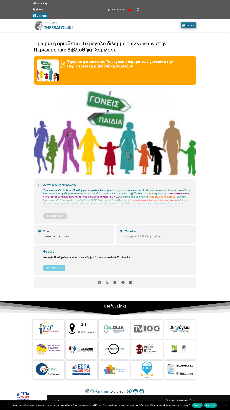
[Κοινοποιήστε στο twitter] (107, 282)
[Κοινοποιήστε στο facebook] (99, 282)
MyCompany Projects (188, 400)
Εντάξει (197, 405)
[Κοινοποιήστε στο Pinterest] (123, 282)
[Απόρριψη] (226, 405)
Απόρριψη (210, 405)
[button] (138, 9)
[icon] (129, 392)
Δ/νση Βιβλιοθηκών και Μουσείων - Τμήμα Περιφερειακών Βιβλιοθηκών (86, 257)
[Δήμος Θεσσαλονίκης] (56, 25)
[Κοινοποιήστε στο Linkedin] (115, 282)
